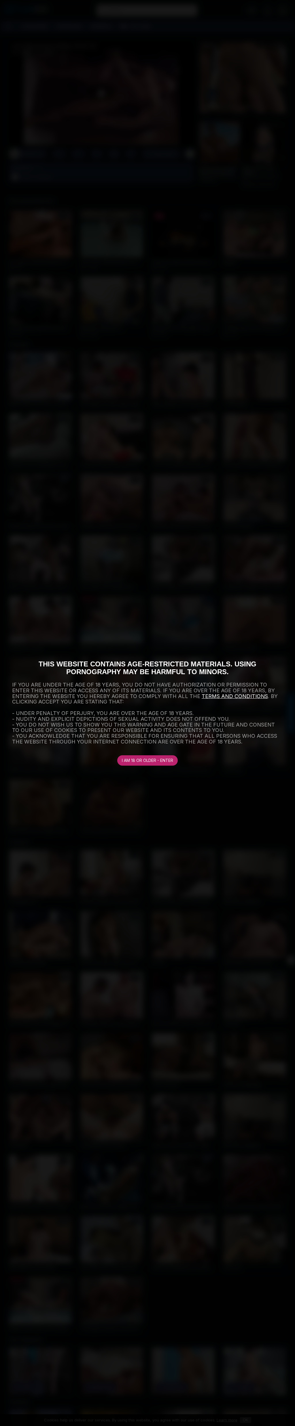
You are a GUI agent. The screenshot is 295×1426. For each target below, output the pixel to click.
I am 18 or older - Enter (147, 760)
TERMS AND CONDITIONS (235, 696)
